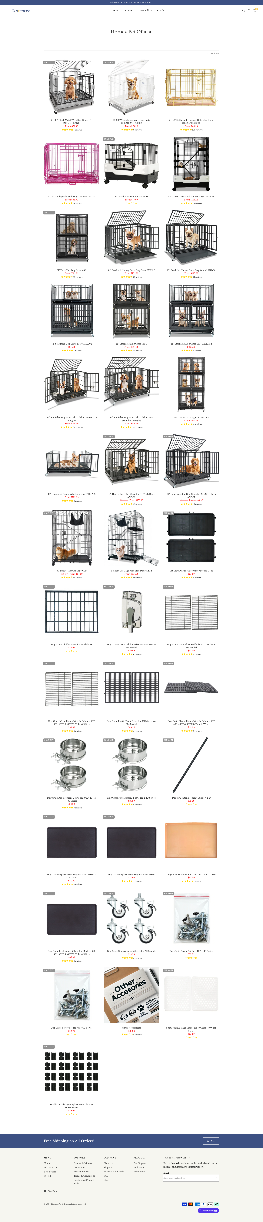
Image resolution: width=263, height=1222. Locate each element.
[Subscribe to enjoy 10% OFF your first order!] (131, 2)
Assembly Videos (83, 1163)
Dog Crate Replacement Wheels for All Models (131, 951)
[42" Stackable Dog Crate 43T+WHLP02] (191, 311)
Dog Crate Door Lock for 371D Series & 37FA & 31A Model (131, 646)
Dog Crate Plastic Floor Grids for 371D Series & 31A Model (131, 723)
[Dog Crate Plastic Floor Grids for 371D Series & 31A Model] (131, 688)
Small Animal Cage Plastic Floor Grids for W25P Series (191, 1029)
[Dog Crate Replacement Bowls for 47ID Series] (131, 765)
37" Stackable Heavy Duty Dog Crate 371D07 (131, 270)
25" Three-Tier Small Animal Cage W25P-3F (191, 196)
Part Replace (140, 1163)
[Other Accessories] (131, 995)
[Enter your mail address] (216, 1178)
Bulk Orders (140, 1167)
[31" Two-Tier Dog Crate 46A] (72, 237)
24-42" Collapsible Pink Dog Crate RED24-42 (71, 196)
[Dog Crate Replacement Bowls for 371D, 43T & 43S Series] (72, 765)
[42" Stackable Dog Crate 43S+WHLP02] (72, 311)
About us (108, 1163)
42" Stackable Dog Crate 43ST (131, 343)
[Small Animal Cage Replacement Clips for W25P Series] (72, 1072)
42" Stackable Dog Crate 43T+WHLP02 (191, 343)
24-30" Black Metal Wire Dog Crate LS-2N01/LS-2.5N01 (71, 121)
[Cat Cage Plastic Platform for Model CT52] (191, 538)
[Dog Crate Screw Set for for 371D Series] (72, 995)
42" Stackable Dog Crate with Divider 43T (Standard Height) (131, 419)
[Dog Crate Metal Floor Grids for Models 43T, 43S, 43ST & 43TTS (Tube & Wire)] (72, 688)
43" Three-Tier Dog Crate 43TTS (191, 417)
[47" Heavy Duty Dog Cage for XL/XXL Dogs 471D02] (131, 461)
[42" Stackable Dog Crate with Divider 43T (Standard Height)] (131, 385)
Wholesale (139, 1171)
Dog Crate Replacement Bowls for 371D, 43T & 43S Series (71, 799)
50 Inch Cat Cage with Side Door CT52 (131, 570)
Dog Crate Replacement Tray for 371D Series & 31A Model (71, 876)
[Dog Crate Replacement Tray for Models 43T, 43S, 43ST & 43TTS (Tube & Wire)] (72, 918)
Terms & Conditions (84, 1176)
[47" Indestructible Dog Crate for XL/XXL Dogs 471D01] (191, 461)
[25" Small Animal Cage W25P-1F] (131, 164)
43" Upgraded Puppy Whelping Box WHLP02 (71, 494)
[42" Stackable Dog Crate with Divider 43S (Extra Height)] (72, 385)
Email (166, 1173)
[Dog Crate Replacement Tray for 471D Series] (131, 842)
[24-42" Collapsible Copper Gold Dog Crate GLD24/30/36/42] (191, 87)
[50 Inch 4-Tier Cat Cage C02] (72, 538)
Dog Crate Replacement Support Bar (191, 798)
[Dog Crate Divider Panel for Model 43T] (72, 612)
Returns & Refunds (114, 1171)
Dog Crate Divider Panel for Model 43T (71, 644)
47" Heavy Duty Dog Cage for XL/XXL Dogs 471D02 (131, 495)
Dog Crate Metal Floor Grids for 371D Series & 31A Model (191, 646)
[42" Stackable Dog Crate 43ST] (131, 311)
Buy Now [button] (211, 1141)
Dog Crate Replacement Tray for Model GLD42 (191, 874)
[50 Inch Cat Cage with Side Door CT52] (131, 538)
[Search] (243, 10)
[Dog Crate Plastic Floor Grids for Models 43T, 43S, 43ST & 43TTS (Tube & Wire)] (191, 688)
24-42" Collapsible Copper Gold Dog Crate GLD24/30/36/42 (191, 121)
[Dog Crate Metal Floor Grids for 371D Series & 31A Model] (191, 612)
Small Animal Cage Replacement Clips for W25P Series (72, 1106)
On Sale (160, 10)
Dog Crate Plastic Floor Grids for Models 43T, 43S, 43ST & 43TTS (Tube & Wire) (191, 723)
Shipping (108, 1167)
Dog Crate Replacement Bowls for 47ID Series (131, 798)
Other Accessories (131, 1027)
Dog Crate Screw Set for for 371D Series (71, 1027)
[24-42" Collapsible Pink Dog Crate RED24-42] (72, 164)
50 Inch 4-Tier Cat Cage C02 (72, 570)
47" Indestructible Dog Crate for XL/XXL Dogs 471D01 (191, 495)
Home (115, 10)
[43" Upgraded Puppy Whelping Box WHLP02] (72, 461)
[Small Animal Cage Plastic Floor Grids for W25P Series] (191, 995)
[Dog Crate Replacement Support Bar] (191, 765)
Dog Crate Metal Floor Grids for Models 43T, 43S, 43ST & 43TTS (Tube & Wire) (71, 723)
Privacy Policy (81, 1171)
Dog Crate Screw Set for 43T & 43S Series (191, 951)
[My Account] (249, 10)
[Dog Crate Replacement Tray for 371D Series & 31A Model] (72, 842)
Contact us (79, 1167)
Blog (106, 1180)
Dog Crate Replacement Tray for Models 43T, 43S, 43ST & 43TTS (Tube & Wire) (72, 953)
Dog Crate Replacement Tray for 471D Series (131, 874)
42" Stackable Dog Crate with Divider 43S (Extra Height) (72, 419)
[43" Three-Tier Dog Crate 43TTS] (191, 385)
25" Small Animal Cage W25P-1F (131, 196)
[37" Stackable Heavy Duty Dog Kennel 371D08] (191, 237)
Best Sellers (145, 10)
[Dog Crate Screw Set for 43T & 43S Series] (191, 918)
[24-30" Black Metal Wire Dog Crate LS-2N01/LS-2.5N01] (72, 87)
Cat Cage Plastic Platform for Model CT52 (191, 570)
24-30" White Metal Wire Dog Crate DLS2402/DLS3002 (131, 121)
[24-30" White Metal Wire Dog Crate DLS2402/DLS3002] (131, 87)
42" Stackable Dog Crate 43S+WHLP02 (71, 343)
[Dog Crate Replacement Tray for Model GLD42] (191, 842)
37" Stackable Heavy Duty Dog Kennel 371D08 (191, 270)
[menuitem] (114, 10)
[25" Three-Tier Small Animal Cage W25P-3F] (191, 164)
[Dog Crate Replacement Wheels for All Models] (131, 918)
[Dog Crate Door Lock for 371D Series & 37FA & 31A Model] (131, 612)
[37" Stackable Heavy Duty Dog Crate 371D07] (131, 237)
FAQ (106, 1176)
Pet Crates (127, 10)
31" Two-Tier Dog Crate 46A (71, 270)
